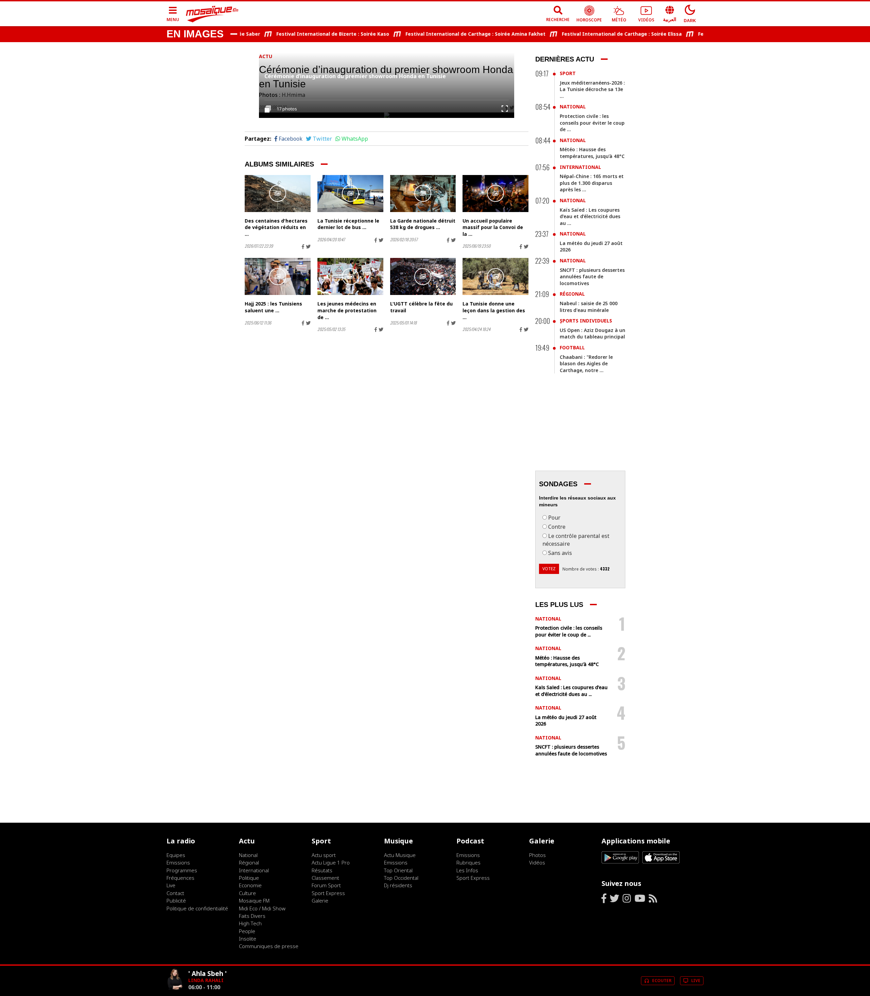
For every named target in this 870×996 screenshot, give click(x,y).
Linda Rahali (206, 980)
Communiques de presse (268, 946)
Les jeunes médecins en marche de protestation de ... (347, 310)
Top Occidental (401, 877)
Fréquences (180, 877)
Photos (537, 855)
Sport (568, 73)
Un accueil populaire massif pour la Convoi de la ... (493, 227)
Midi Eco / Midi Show (262, 908)
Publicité (176, 900)
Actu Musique (400, 855)
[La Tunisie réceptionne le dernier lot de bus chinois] (350, 193)
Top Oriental (398, 870)
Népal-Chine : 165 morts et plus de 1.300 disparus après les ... (592, 183)
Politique (249, 877)
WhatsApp (355, 138)
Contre (557, 526)
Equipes (176, 855)
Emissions (178, 862)
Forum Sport (326, 885)
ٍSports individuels (586, 320)
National (573, 106)
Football (572, 347)
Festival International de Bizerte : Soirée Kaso (315, 34)
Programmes (182, 870)
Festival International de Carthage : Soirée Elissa (604, 34)
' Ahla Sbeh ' (207, 973)
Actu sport (324, 855)
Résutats (322, 870)
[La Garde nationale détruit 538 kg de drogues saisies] (423, 193)
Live (171, 885)
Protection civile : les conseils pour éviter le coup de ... (592, 123)
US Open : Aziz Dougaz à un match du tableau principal (592, 333)
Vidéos (537, 862)
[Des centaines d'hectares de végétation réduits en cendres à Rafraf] (278, 193)
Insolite (247, 938)
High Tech (250, 923)
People (247, 931)
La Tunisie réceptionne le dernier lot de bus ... (348, 224)
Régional (572, 294)
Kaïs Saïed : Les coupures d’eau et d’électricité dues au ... (590, 216)
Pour (554, 517)
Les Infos (467, 870)
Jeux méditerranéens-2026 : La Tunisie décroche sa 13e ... (592, 89)
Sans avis (560, 553)
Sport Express (328, 893)
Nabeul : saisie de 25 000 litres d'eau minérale (588, 306)
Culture (247, 893)
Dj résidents (398, 885)
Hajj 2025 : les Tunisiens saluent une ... (273, 307)
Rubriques (468, 862)
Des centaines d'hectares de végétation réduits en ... (276, 227)
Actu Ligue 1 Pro (331, 862)
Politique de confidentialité (197, 908)
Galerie (320, 900)
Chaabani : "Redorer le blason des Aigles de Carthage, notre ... (586, 363)
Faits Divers (252, 915)
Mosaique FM (254, 900)
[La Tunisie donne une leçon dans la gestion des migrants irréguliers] (495, 276)
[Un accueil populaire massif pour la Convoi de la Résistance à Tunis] (495, 193)
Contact (175, 893)
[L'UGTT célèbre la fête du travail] (423, 276)
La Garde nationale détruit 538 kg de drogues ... (422, 224)
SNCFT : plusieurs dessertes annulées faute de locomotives (592, 276)
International (580, 167)
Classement (325, 877)
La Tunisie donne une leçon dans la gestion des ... (494, 310)
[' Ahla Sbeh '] (175, 989)
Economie (250, 885)
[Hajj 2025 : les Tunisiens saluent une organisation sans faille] (278, 276)
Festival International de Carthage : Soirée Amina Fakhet (458, 34)
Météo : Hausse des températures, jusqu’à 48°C (592, 152)
